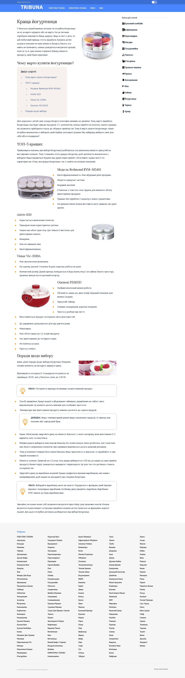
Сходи (142, 540)
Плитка (142, 589)
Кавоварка (21, 614)
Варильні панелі (54, 628)
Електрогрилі (22, 561)
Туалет (142, 632)
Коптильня (113, 649)
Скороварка (52, 596)
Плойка (50, 575)
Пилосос (129, 54)
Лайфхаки (113, 656)
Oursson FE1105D (39, 105)
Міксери (128, 42)
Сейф (142, 614)
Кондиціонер (22, 617)
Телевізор (144, 624)
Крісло (80, 600)
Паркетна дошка (146, 586)
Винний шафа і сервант (57, 642)
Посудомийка (131, 48)
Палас (142, 579)
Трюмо (111, 540)
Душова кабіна (115, 561)
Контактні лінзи (114, 646)
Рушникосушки (53, 579)
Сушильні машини (55, 607)
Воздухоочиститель (55, 646)
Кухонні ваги (22, 624)
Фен (127, 86)
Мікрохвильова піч (24, 642)
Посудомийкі (53, 582)
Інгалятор (20, 600)
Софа (80, 646)
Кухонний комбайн (134, 23)
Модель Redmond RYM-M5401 (45, 88)
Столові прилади (146, 600)
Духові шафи (22, 558)
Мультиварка (131, 36)
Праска (128, 73)
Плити (50, 572)
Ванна (142, 635)
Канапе (81, 593)
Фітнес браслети (115, 582)
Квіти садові (144, 610)
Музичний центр (115, 610)
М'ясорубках (22, 656)
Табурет (81, 656)
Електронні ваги (23, 565)
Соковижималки (54, 600)
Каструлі (143, 596)
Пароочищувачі (54, 558)
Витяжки (51, 649)
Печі (49, 568)
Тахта (111, 537)
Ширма (81, 635)
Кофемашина (131, 29)
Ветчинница (52, 639)
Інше (101, 8)
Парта (80, 621)
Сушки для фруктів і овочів (58, 610)
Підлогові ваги (53, 537)
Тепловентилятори (85, 565)
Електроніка (113, 568)
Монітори (112, 607)
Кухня (111, 653)
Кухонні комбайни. (24, 628)
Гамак (111, 635)
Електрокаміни (53, 656)
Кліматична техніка (77, 8)
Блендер (20, 544)
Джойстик (113, 575)
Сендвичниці (53, 589)
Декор (111, 558)
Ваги (49, 635)
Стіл (79, 649)
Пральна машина (133, 67)
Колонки (112, 589)
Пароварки (52, 561)
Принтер (112, 624)
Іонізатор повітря (85, 544)
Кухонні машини (23, 621)
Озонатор (82, 561)
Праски (50, 617)
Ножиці (142, 554)
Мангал (142, 544)
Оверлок (51, 547)
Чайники (20, 551)
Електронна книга (116, 579)
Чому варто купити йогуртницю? (41, 77)
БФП (111, 600)
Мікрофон (113, 603)
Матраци (143, 547)
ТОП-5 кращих (32, 82)
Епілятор (20, 568)
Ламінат (143, 572)
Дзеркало (113, 551)
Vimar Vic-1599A (38, 99)
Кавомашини (22, 607)
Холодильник (131, 79)
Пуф (80, 628)
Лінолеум (143, 575)
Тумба (111, 544)
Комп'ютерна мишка (117, 593)
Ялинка (142, 646)
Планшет (112, 621)
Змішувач (143, 642)
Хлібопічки (21, 593)
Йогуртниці (21, 603)
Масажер (20, 639)
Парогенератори (54, 554)
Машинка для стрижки (25, 635)
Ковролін (143, 565)
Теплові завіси (83, 572)
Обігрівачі (82, 558)
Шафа (80, 639)
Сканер (112, 632)
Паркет (142, 582)
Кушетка (81, 614)
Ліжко (80, 603)
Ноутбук (112, 617)
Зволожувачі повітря (56, 621)
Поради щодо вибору (36, 111)
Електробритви (115, 565)
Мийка (142, 551)
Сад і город (144, 603)
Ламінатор (113, 596)
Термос (128, 105)
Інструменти (113, 639)
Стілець (81, 653)
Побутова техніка (57, 8)
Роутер (112, 628)
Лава (80, 642)
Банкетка (81, 582)
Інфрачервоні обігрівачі (87, 540)
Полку (80, 624)
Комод (81, 596)
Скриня (142, 621)
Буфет (80, 586)
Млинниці (20, 547)
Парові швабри (54, 565)
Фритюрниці (21, 582)
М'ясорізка (130, 61)
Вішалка (112, 547)
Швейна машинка (54, 593)
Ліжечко (81, 607)
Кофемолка (21, 610)
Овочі (142, 607)
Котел (80, 551)
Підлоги (143, 561)
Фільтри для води (24, 575)
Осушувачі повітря (55, 540)
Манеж (81, 617)
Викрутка (112, 642)
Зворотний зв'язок (23, 2)
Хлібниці (20, 589)
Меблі (92, 8)
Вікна (142, 558)
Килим (142, 568)
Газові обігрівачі (84, 537)
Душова (143, 639)
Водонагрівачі (83, 575)
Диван (80, 589)
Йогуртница (130, 98)
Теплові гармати (84, 568)
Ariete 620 (35, 94)
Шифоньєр (82, 632)
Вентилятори (52, 632)
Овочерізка (52, 551)
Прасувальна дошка (25, 586)
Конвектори (82, 547)
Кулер (127, 111)
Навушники (113, 614)
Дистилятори (22, 554)
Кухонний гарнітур (85, 610)
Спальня (143, 617)
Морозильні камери (24, 649)
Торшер (143, 628)
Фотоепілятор (22, 579)
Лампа (142, 537)
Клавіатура (113, 586)
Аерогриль (21, 540)
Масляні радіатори (85, 554)
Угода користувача (161, 669)
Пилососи (51, 586)
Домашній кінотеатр (117, 572)
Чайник (128, 92)
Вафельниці (52, 624)
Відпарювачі (52, 544)
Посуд (142, 593)
